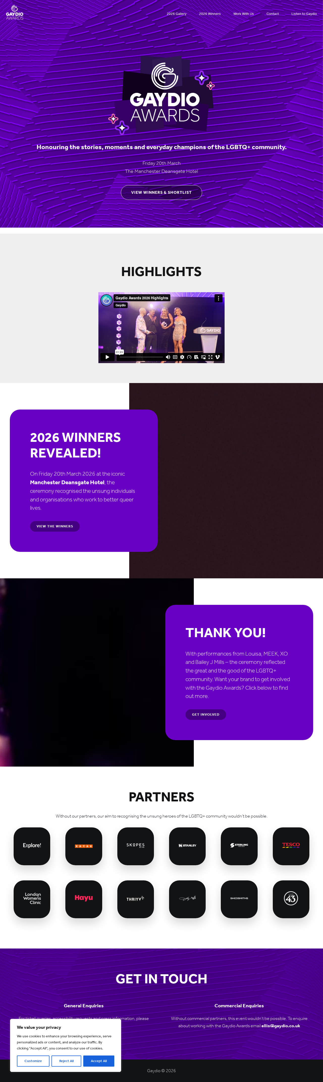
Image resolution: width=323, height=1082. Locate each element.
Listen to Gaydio (304, 14)
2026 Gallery (176, 14)
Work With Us (243, 14)
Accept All (99, 1061)
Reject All (66, 1061)
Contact (272, 14)
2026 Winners (210, 14)
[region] (65, 1045)
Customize (33, 1061)
